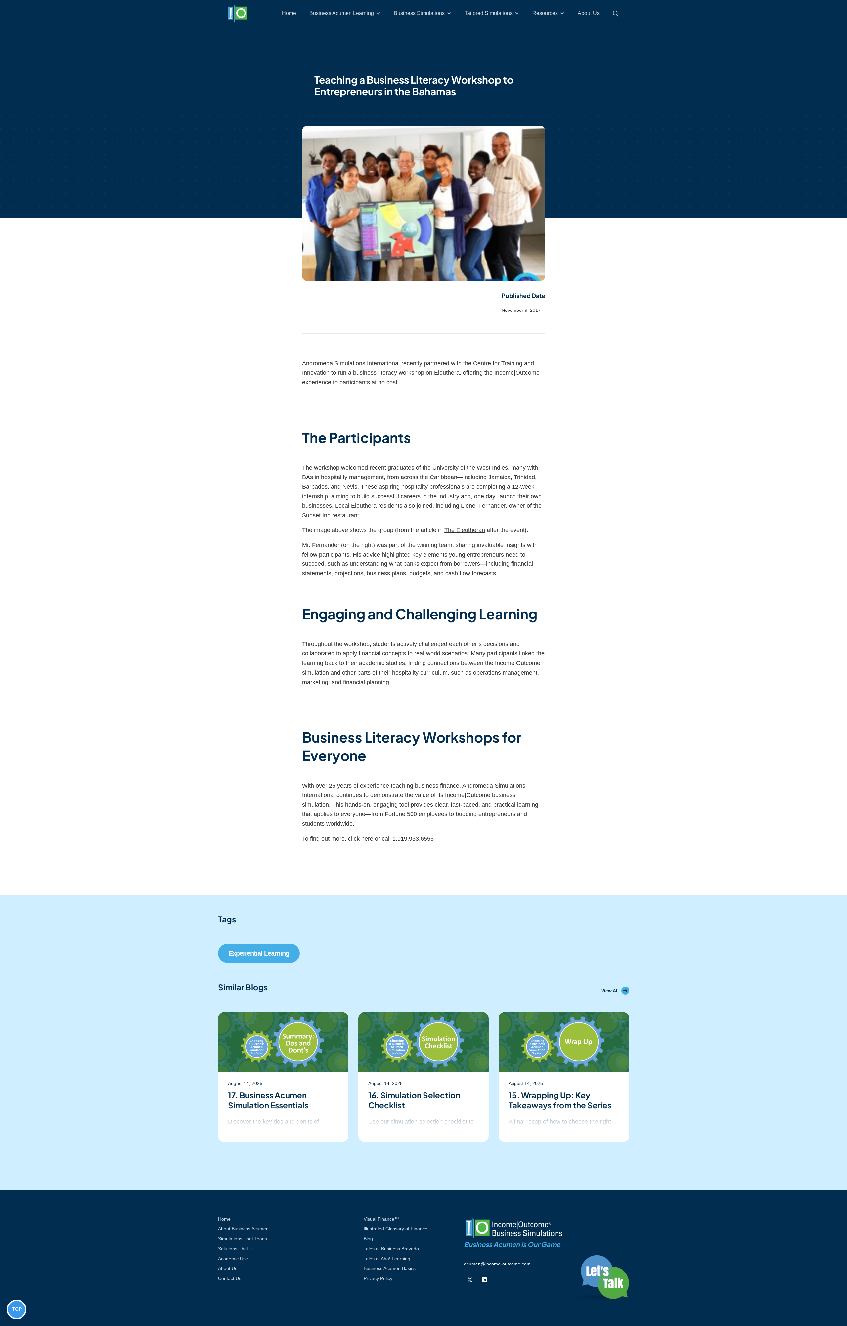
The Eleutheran (464, 530)
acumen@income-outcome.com (497, 1263)
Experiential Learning (259, 953)
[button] (344, 13)
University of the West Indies (470, 467)
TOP (17, 1309)
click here (360, 838)
